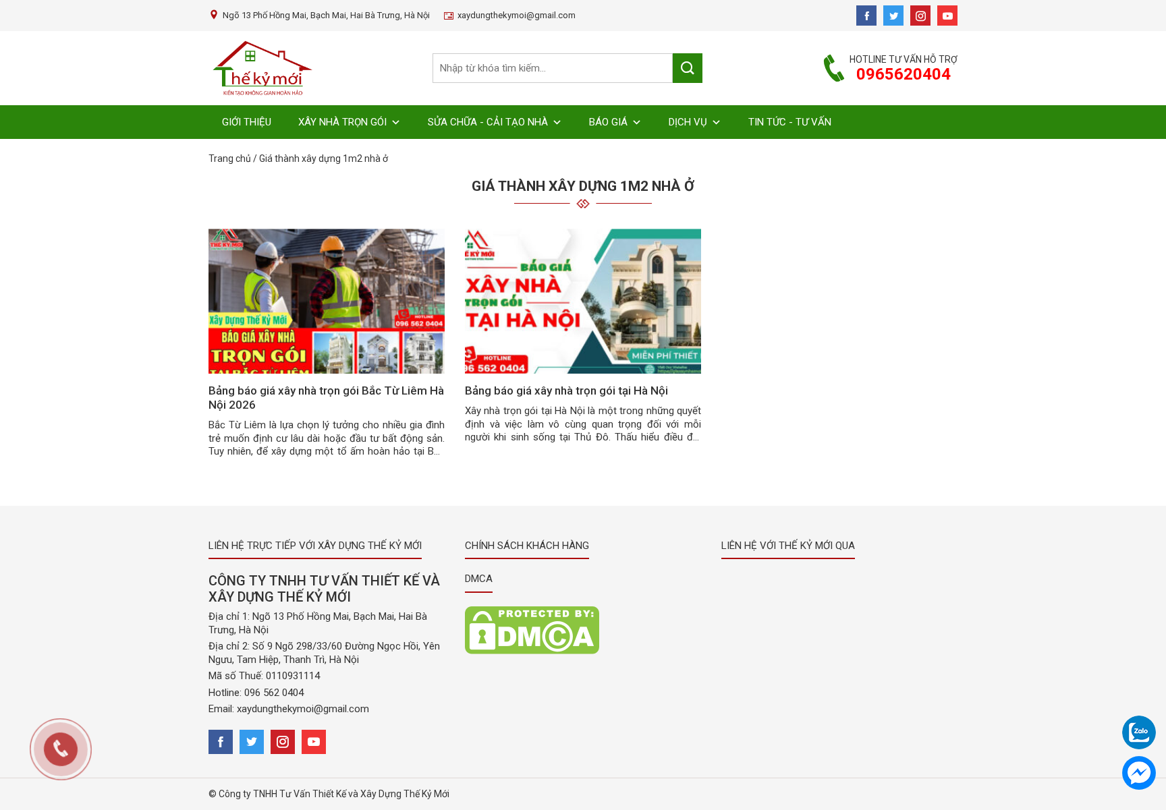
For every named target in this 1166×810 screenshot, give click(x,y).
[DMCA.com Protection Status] (532, 629)
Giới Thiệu (246, 122)
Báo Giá (608, 122)
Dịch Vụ (688, 122)
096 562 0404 (274, 693)
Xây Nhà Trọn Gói (342, 122)
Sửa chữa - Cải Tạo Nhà (488, 122)
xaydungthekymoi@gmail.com (303, 709)
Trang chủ (230, 158)
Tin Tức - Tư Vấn (789, 122)
